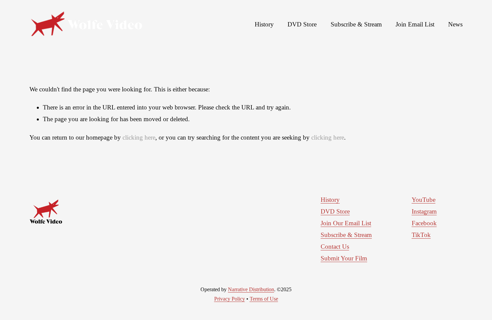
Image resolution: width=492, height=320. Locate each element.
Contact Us (335, 246)
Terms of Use (264, 299)
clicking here (138, 137)
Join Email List (415, 24)
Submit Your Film (344, 258)
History (264, 24)
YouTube (423, 199)
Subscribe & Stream (356, 24)
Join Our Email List (346, 223)
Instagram (424, 211)
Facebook (424, 223)
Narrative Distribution (251, 289)
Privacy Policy (229, 299)
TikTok (421, 234)
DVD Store (302, 24)
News (455, 24)
